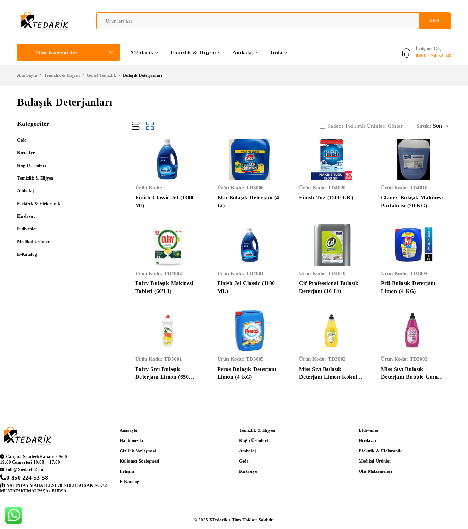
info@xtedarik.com (25, 469)
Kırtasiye (26, 152)
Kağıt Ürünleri (31, 165)
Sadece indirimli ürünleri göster (365, 126)
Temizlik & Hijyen (62, 75)
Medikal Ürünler (33, 241)
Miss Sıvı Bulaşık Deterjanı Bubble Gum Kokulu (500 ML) (409, 376)
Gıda (22, 140)
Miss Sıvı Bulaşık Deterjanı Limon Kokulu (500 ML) (329, 376)
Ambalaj (25, 190)
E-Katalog (27, 254)
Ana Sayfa (27, 75)
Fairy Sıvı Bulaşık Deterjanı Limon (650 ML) (162, 376)
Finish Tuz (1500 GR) (326, 197)
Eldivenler (27, 228)
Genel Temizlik (101, 75)
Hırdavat (26, 216)
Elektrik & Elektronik (38, 203)
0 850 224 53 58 (27, 477)
